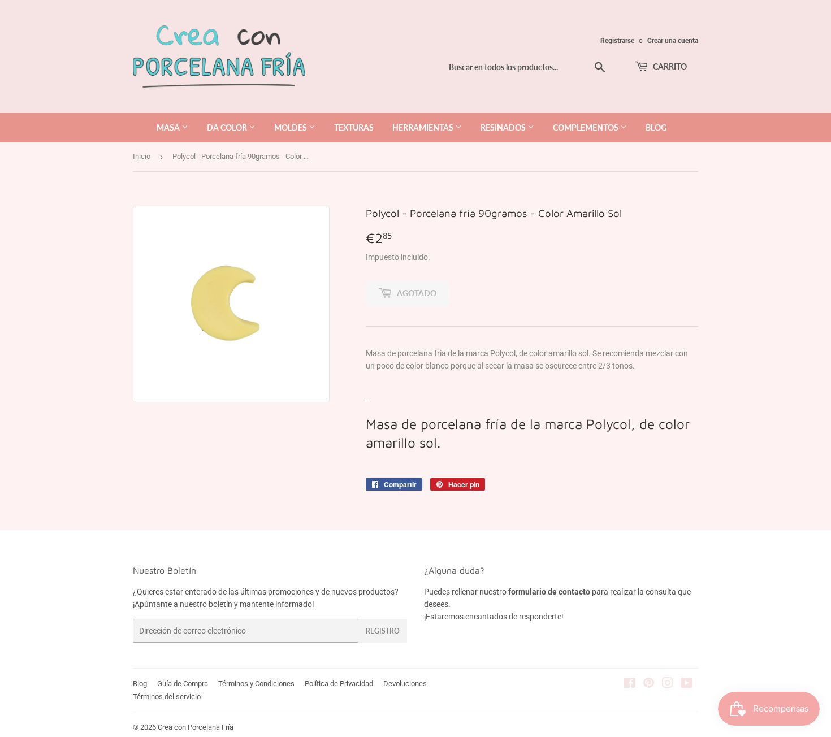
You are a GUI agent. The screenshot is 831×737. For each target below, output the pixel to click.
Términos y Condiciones (256, 683)
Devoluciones (405, 683)
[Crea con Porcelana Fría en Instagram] (667, 684)
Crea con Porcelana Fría (195, 727)
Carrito (669, 66)
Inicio (141, 156)
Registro (383, 631)
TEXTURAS (354, 127)
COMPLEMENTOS (586, 127)
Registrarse (617, 41)
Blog (140, 683)
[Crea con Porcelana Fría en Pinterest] (649, 684)
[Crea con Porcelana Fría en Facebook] (629, 684)
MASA (169, 127)
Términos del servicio (167, 696)
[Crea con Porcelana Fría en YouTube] (686, 684)
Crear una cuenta (672, 41)
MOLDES (291, 127)
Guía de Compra (182, 683)
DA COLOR (228, 127)
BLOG (656, 127)
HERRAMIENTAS (423, 127)
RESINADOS (504, 127)
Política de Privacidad (339, 683)
